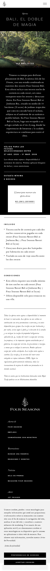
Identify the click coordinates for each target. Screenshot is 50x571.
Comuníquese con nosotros (22, 437)
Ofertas (25, 13)
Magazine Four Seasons (20, 481)
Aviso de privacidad (12, 546)
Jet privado (14, 497)
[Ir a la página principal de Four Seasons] (4, 3)
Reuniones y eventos (19, 459)
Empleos (12, 432)
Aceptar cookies (25, 562)
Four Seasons (15, 427)
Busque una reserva (18, 454)
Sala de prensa (16, 476)
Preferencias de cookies (25, 555)
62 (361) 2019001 (25, 201)
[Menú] (45, 4)
